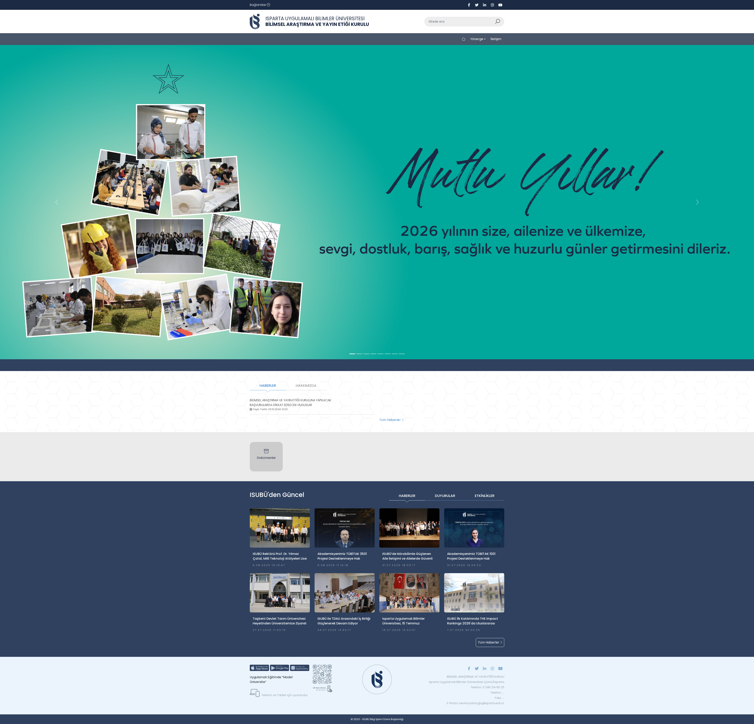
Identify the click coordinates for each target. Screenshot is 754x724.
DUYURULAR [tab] (445, 495)
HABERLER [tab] (268, 385)
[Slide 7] (402, 354)
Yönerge (476, 39)
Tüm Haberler (390, 420)
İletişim (495, 39)
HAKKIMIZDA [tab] (306, 385)
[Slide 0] (352, 354)
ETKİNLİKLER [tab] (484, 495)
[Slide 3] (373, 354)
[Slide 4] (380, 354)
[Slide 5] (388, 354)
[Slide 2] (366, 354)
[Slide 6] (395, 354)
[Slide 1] (359, 354)
